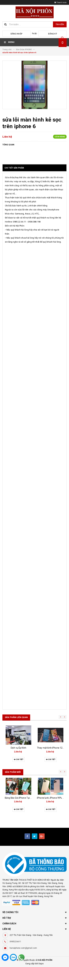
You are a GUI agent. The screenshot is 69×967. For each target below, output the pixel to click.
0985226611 (15, 941)
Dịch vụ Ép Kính (18, 747)
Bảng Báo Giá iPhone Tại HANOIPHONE (24, 798)
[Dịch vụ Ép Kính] (18, 735)
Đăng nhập (16, 34)
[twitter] (34, 836)
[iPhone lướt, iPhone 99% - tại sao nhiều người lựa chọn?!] (50, 786)
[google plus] (42, 836)
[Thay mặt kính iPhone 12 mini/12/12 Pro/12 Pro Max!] (50, 735)
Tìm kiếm (60, 24)
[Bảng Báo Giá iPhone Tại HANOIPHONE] (18, 786)
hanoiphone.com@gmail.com (23, 948)
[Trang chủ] (34, 12)
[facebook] (27, 836)
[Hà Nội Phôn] (34, 864)
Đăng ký (52, 34)
